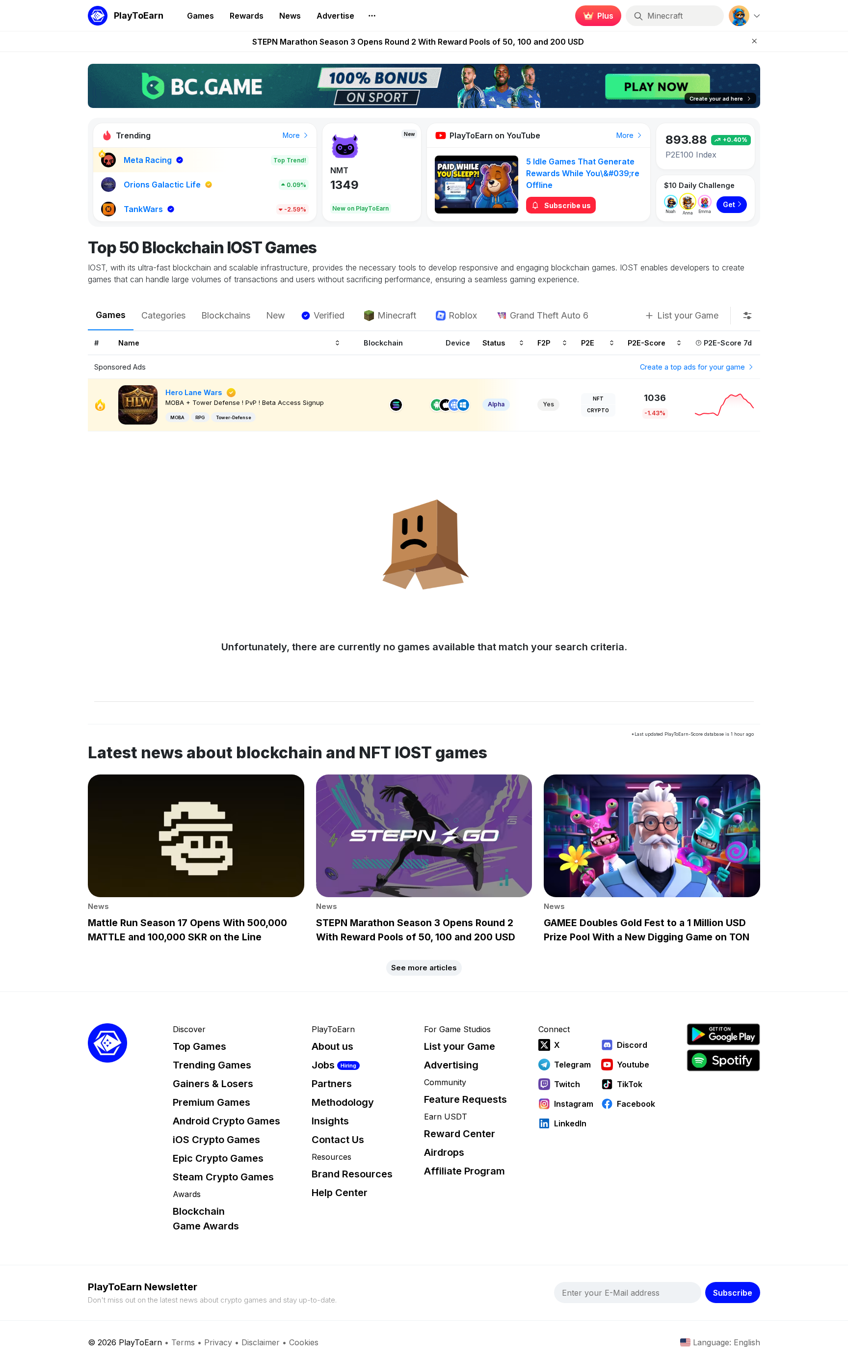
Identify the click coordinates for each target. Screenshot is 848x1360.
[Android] (437, 405)
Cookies (303, 1342)
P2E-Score (646, 342)
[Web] (454, 405)
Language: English (726, 1342)
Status (493, 342)
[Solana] (396, 405)
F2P (543, 342)
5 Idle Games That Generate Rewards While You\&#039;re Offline (582, 173)
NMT (339, 170)
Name (128, 342)
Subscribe (732, 1293)
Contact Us (338, 1140)
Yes (548, 404)
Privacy (218, 1342)
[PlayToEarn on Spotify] (723, 1060)
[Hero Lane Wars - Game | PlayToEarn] (138, 404)
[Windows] (463, 405)
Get (729, 204)
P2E (587, 342)
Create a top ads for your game (693, 367)
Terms (183, 1342)
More (292, 135)
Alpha (496, 404)
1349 (344, 185)
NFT (598, 398)
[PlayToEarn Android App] (723, 1034)
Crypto (598, 410)
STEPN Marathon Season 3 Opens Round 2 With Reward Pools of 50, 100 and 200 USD (418, 42)
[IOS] (445, 405)
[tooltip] (747, 315)
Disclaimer (260, 1342)
